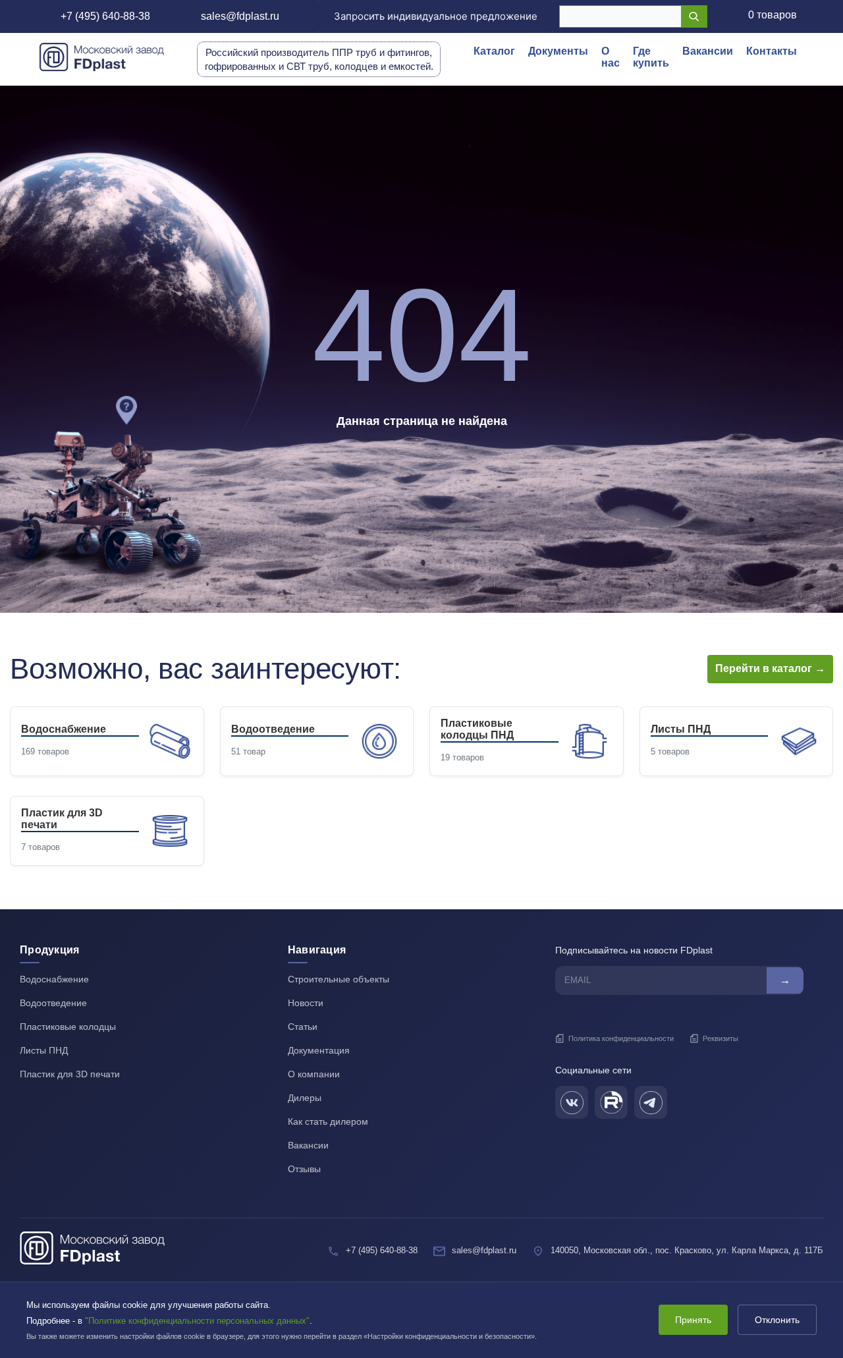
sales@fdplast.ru (240, 16)
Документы (558, 51)
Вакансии (707, 51)
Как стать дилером (328, 1121)
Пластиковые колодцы (68, 1026)
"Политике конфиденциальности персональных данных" (197, 1321)
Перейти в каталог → (770, 668)
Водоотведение (53, 1003)
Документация (319, 1050)
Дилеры (304, 1097)
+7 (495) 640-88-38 (105, 16)
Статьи (302, 1026)
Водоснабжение (54, 979)
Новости (305, 1003)
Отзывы (304, 1169)
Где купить (651, 57)
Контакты (771, 51)
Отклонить (777, 1320)
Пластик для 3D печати (70, 1074)
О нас (610, 57)
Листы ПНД (44, 1050)
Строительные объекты (338, 979)
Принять (693, 1320)
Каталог (494, 51)
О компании (314, 1074)
